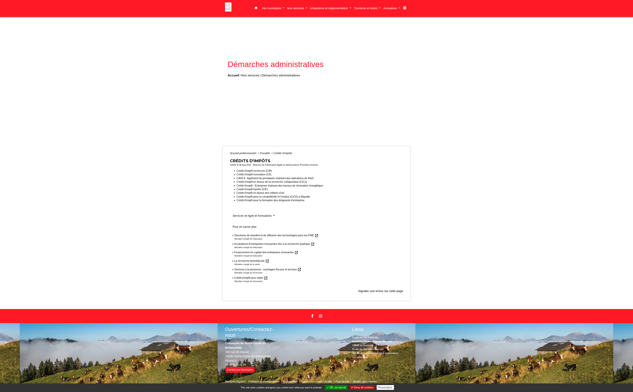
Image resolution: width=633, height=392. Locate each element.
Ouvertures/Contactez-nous (249, 332)
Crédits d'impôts (282, 153)
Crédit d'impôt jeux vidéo (251, 277)
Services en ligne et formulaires (252, 215)
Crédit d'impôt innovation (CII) (254, 174)
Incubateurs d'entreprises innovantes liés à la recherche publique (274, 244)
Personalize (385, 387)
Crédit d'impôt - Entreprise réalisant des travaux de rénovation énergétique (280, 185)
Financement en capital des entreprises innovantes (266, 252)
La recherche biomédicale (251, 260)
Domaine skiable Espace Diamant (372, 341)
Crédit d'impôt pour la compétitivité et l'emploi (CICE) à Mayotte (273, 196)
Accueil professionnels (243, 153)
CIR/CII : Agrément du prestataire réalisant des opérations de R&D (275, 178)
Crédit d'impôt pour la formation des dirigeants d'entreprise (270, 200)
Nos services (250, 75)
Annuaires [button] (390, 8)
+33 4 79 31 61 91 (235, 364)
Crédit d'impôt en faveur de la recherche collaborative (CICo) (272, 181)
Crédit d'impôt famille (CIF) (252, 189)
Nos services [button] (296, 8)
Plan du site (342, 381)
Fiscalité (265, 153)
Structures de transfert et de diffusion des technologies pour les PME (276, 235)
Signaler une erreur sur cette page (380, 291)
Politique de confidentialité (263, 381)
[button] (256, 9)
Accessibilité (290, 381)
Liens (358, 329)
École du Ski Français (365, 337)
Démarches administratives (280, 75)
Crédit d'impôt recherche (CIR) (254, 170)
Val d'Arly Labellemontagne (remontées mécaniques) (375, 355)
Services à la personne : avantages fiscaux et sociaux (267, 269)
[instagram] (320, 316)
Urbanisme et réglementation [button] (329, 8)
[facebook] (312, 316)
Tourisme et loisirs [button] (366, 8)
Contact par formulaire (240, 369)
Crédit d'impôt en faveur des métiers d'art (260, 192)
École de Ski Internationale (368, 349)
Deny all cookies (363, 387)
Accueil (233, 75)
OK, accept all (337, 387)
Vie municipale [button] (272, 8)
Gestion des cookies (365, 381)
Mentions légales (235, 381)
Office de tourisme (362, 345)
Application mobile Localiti (316, 381)
